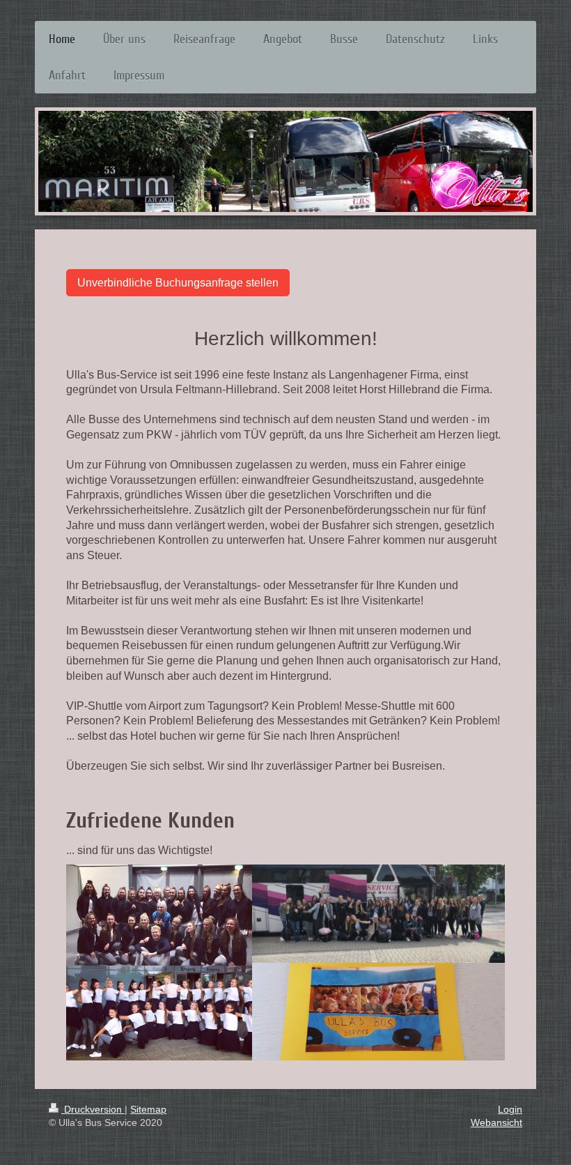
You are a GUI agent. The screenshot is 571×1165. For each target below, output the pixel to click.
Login (510, 1109)
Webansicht (496, 1122)
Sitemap (148, 1109)
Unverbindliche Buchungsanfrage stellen (178, 283)
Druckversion (93, 1109)
